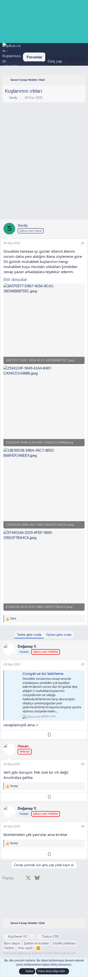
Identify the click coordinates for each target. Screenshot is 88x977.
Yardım (9, 948)
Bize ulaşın (12, 943)
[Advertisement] (44, 118)
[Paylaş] (76, 243)
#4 (83, 826)
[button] (31, 936)
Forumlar (34, 57)
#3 (83, 764)
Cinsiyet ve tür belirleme (42, 673)
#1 (83, 243)
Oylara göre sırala (58, 634)
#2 (83, 664)
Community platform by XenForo (39, 953)
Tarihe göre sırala (29, 634)
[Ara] (81, 61)
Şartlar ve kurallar (36, 943)
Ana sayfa (25, 948)
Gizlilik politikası (64, 943)
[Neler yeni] (71, 61)
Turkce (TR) (50, 936)
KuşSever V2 (17, 936)
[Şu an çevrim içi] (13, 654)
